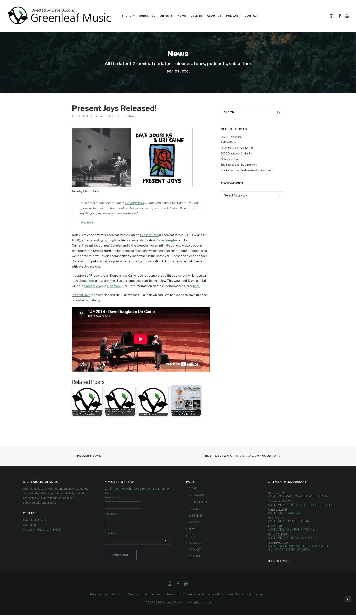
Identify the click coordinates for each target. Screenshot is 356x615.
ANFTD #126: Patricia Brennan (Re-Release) (300, 504)
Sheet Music (200, 502)
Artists (166, 15)
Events (196, 15)
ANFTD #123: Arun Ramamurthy (291, 529)
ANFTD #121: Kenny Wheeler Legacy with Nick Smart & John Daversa (298, 547)
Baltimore (114, 286)
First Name (111, 513)
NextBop (87, 222)
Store (193, 488)
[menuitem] (128, 16)
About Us (214, 15)
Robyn (130, 116)
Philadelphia (92, 286)
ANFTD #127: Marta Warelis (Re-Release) (298, 496)
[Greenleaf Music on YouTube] (186, 584)
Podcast (233, 15)
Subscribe (147, 15)
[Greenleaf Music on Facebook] (170, 584)
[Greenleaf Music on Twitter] (178, 584)
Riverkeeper (175, 594)
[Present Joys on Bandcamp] (132, 186)
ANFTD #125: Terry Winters (288, 513)
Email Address (113, 497)
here (91, 281)
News (181, 15)
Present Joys (134, 203)
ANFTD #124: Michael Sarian (288, 521)
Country (110, 533)
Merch (197, 508)
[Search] (252, 112)
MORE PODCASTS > (279, 561)
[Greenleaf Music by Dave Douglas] (59, 16)
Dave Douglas (106, 116)
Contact (252, 15)
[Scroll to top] (348, 599)
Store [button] (126, 15)
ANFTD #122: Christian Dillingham (293, 537)
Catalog (198, 495)
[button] (332, 16)
